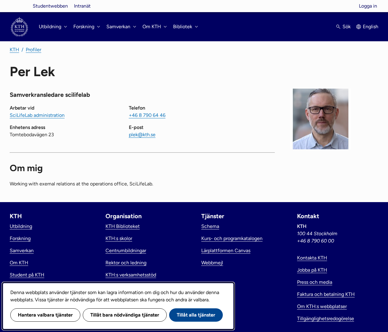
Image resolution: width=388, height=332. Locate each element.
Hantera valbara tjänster (45, 315)
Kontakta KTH (312, 258)
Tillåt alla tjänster (196, 315)
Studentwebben (50, 6)
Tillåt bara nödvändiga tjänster (124, 315)
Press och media (314, 282)
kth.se (19, 6)
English (370, 26)
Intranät (82, 6)
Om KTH (19, 263)
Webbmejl (212, 263)
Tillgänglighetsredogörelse (325, 318)
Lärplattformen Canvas (225, 250)
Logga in (368, 6)
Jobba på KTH (312, 270)
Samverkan (22, 250)
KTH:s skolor (118, 238)
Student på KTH (27, 275)
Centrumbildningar (125, 250)
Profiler (33, 50)
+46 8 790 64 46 (147, 115)
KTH (14, 50)
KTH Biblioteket (122, 226)
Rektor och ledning (125, 263)
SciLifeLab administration (37, 115)
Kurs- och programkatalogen (232, 238)
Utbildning (21, 226)
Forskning (20, 238)
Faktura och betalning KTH (326, 294)
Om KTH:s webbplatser (322, 306)
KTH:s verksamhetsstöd (130, 275)
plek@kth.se (142, 134)
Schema (210, 226)
